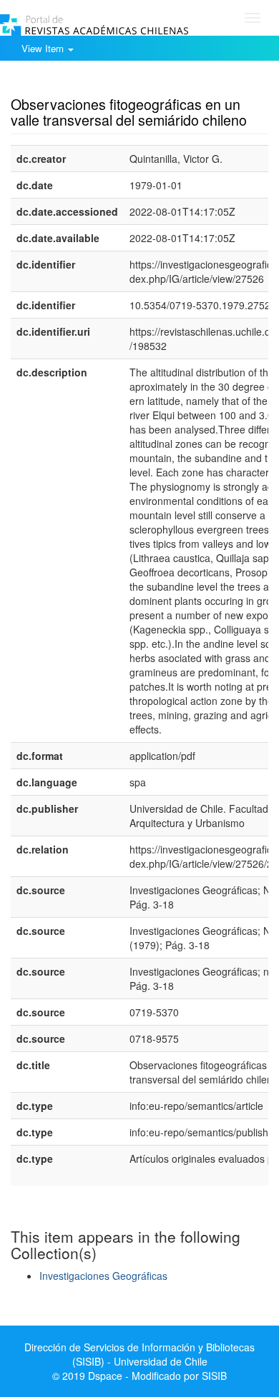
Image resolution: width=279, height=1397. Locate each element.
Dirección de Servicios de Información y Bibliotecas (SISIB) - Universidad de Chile (139, 1354)
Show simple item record (66, 82)
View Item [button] (44, 48)
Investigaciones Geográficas (103, 1275)
